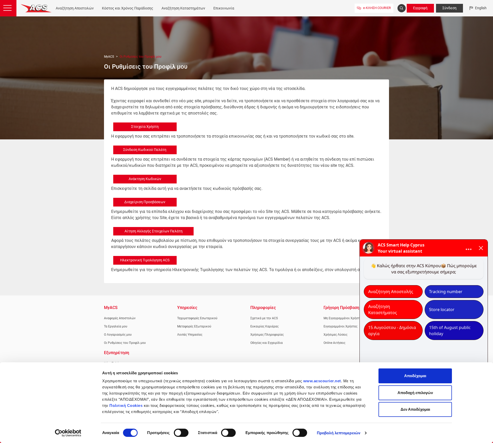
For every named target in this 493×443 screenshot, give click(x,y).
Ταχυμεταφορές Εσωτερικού (197, 318)
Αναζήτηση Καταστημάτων (183, 8)
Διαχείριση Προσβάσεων (144, 202)
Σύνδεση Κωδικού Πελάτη (144, 150)
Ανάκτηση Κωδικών (145, 179)
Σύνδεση (449, 8)
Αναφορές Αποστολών (120, 318)
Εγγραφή (420, 8)
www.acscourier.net (322, 381)
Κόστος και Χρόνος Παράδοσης (127, 8)
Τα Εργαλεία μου (115, 326)
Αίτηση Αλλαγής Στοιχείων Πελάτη (154, 231)
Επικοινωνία (223, 8)
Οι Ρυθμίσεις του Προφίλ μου (125, 343)
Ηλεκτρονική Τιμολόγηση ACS (144, 260)
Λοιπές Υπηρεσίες (189, 334)
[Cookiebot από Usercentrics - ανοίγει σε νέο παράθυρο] (68, 433)
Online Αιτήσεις (334, 343)
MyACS (109, 56)
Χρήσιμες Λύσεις (335, 334)
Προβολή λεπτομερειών (338, 433)
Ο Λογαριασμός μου (118, 334)
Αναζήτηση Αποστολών (75, 8)
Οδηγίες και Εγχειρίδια (266, 343)
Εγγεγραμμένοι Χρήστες (340, 326)
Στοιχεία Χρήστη (145, 127)
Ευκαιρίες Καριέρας (264, 326)
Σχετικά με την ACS (264, 318)
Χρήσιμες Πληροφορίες (267, 334)
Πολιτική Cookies (126, 405)
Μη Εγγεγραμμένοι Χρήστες (343, 318)
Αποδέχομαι (415, 376)
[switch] (181, 433)
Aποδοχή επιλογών (415, 392)
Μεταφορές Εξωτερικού (194, 326)
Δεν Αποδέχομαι (415, 409)
